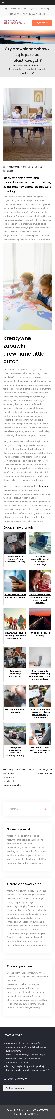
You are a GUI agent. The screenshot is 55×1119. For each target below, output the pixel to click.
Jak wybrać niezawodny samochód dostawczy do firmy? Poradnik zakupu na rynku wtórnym (26, 1047)
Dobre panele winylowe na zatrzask (40, 771)
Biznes (10, 171)
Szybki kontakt (42, 23)
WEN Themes (34, 1114)
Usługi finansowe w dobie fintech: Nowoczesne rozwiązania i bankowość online (14, 777)
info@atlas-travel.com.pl (38, 8)
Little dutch (42, 486)
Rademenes (36, 167)
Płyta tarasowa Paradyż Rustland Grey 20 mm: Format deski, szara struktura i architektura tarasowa (26, 1058)
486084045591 (15, 8)
